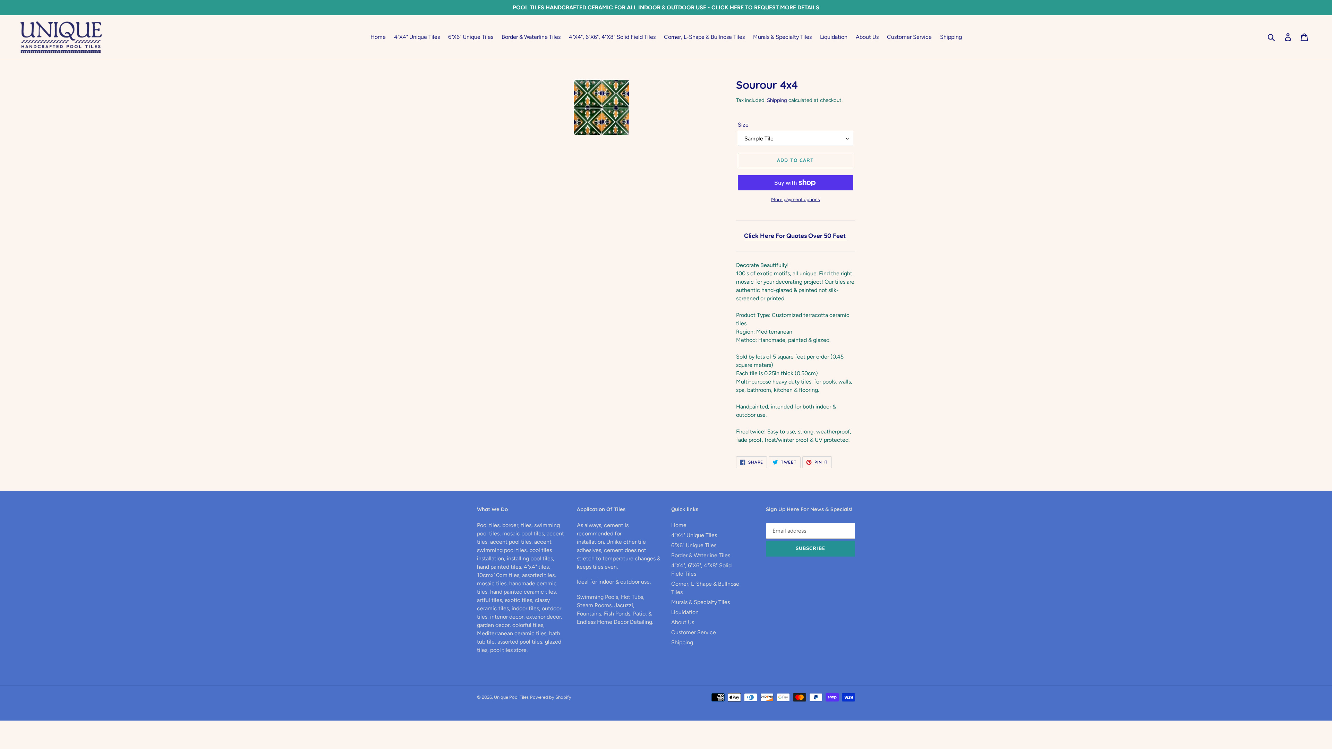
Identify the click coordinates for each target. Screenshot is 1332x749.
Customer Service (693, 632)
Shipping (777, 100)
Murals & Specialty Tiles (700, 602)
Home (678, 525)
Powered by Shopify (550, 697)
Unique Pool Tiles (511, 697)
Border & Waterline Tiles (700, 555)
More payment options (795, 200)
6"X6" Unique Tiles (693, 545)
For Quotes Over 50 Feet (811, 236)
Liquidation (685, 612)
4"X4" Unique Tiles (694, 535)
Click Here (759, 236)
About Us (682, 622)
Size (743, 124)
